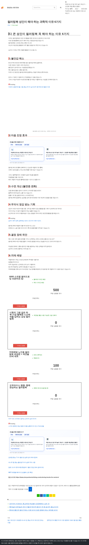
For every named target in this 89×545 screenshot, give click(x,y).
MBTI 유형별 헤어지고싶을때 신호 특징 (20, 472)
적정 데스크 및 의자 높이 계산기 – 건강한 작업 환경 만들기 (75, 5)
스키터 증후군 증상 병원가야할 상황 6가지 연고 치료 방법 (26, 426)
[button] (78, 8)
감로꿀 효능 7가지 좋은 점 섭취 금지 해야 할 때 (22, 457)
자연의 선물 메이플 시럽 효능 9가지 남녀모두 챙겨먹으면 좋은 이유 (29, 87)
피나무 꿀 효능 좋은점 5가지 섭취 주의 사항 (21, 462)
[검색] (55, 7)
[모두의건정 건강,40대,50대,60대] (2, 7)
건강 (9, 25)
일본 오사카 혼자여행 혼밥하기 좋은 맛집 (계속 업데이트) (26, 467)
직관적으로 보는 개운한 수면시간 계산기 (75, 12)
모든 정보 (84, 8)
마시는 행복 (68, 8)
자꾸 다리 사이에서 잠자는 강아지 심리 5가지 (22, 418)
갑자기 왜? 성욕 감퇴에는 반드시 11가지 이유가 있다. (24, 220)
